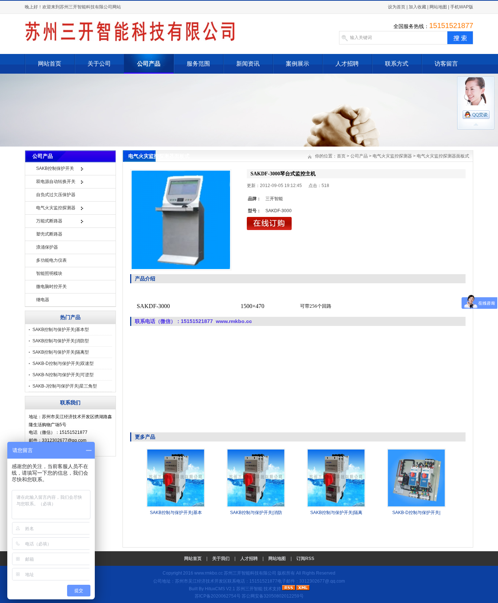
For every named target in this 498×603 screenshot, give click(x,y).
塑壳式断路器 (49, 234)
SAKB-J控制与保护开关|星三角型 (64, 386)
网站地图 (438, 6)
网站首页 (49, 64)
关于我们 (221, 558)
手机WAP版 (461, 6)
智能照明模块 (49, 273)
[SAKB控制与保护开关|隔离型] (336, 505)
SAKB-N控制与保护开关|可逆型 (63, 374)
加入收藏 (417, 6)
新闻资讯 (248, 64)
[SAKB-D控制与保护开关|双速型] (416, 505)
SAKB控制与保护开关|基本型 (60, 329)
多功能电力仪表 (51, 260)
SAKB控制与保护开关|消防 (256, 512)
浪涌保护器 (47, 247)
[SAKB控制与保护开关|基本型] (176, 505)
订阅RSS (305, 558)
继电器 (42, 299)
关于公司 (99, 64)
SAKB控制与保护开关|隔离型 (60, 352)
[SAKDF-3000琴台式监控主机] (181, 220)
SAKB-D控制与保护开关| (416, 512)
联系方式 (396, 64)
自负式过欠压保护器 (55, 194)
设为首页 (396, 6)
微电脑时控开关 (51, 286)
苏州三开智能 (249, 588)
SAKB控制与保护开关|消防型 (60, 340)
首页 (341, 156)
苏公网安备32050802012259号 (273, 596)
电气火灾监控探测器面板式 (443, 156)
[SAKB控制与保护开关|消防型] (256, 505)
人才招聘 (347, 64)
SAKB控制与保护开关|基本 (176, 512)
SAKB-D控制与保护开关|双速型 (63, 363)
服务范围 (198, 64)
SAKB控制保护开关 (55, 168)
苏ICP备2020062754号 (218, 596)
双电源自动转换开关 (55, 181)
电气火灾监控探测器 (55, 207)
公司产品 (148, 64)
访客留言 (446, 64)
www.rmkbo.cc (208, 573)
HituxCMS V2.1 (220, 588)
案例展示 (297, 64)
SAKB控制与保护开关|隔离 (336, 512)
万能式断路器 (49, 220)
